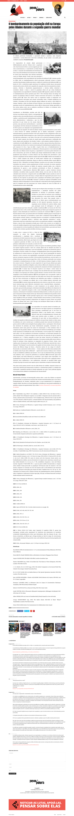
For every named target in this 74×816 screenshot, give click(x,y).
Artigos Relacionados (13, 621)
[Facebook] (62, 1)
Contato (25, 0)
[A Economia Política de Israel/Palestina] (60, 627)
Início (21, 0)
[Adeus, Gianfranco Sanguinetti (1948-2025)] (37, 627)
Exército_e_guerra (14, 607)
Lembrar (41, 17)
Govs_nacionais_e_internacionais (23, 607)
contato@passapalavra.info (37, 789)
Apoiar (28, 17)
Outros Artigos (21, 621)
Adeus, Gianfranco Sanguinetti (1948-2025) (36, 633)
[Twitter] (65, 1)
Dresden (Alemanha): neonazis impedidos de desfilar (20, 616)
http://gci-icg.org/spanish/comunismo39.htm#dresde (23, 688)
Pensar (34, 17)
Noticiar (22, 17)
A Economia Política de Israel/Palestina (59, 633)
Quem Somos (49, 17)
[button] (65, 17)
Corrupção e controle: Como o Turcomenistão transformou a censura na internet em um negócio (48, 634)
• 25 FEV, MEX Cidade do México (58, 616)
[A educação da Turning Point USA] (14, 627)
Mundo (14, 21)
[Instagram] (64, 1)
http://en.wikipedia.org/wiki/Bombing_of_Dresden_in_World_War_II (26, 651)
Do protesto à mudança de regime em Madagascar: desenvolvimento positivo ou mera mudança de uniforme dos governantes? (25, 635)
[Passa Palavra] (37, 9)
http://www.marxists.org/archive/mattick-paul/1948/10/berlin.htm (26, 744)
